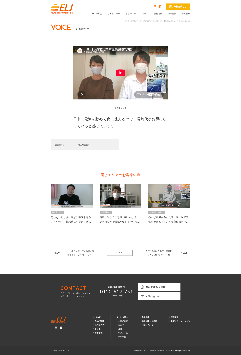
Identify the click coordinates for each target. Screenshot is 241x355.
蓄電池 (121, 325)
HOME (127, 21)
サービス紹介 (114, 13)
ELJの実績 (97, 13)
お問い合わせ (147, 325)
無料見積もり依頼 (149, 321)
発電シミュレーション (180, 321)
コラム (145, 13)
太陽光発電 (123, 321)
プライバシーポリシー (60, 351)
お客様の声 (131, 13)
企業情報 (172, 13)
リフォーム (123, 333)
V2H (120, 329)
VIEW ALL (120, 253)
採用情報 (186, 13)
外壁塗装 (122, 337)
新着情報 (158, 13)
